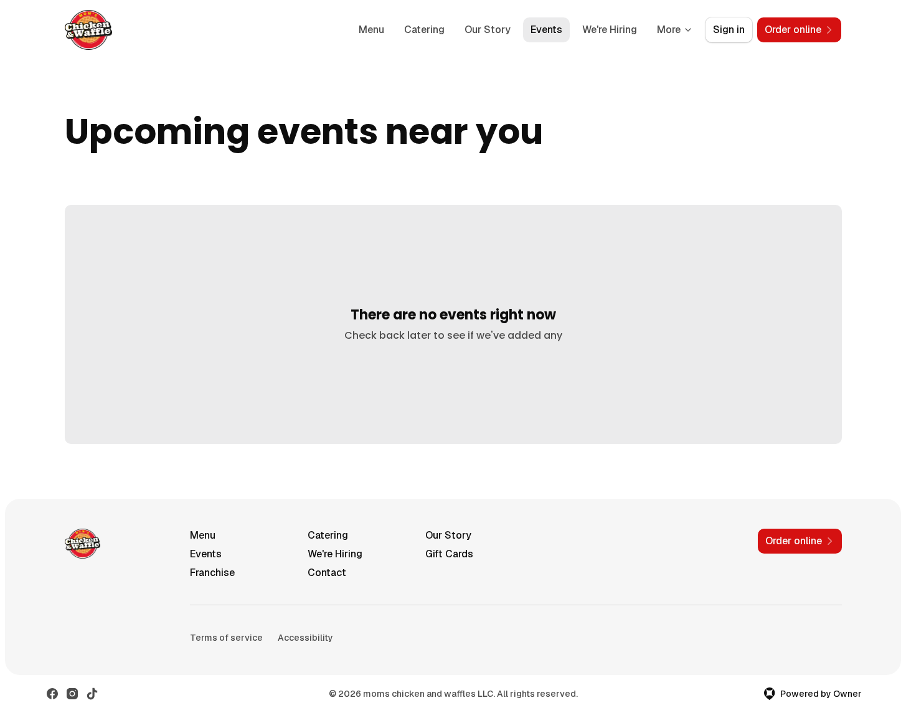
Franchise (212, 572)
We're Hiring (609, 29)
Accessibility (305, 637)
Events (546, 29)
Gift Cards (449, 553)
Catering (424, 29)
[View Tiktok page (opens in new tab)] (92, 693)
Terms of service (226, 637)
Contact (327, 572)
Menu (371, 29)
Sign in (729, 29)
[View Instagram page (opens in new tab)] (72, 693)
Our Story (488, 29)
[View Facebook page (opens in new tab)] (52, 693)
